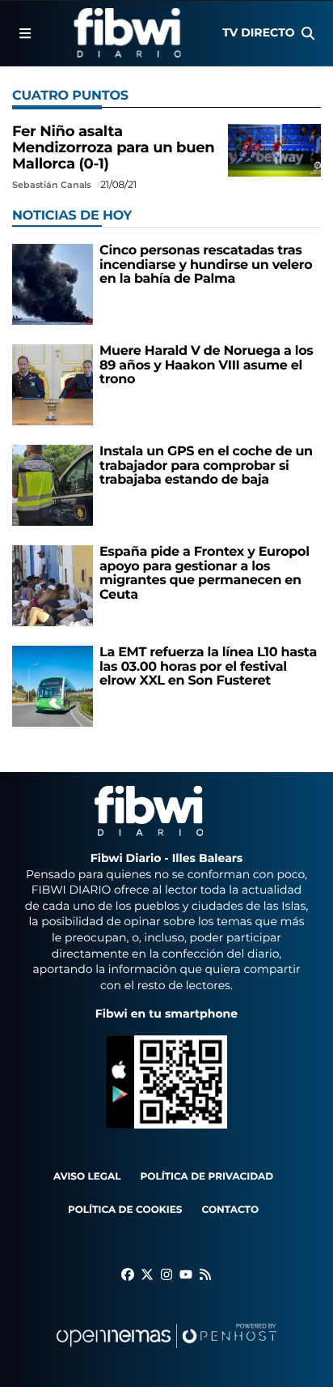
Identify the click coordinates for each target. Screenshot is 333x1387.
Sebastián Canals (53, 184)
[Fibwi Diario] (127, 33)
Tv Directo (258, 32)
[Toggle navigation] (25, 33)
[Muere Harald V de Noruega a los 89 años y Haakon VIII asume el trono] (52, 384)
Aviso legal (87, 1177)
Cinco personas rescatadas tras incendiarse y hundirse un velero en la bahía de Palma (205, 265)
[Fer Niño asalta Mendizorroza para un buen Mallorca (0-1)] (274, 150)
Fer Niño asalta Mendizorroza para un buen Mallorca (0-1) (113, 147)
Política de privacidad (207, 1177)
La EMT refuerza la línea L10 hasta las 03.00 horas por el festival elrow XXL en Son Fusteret (208, 667)
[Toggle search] (308, 33)
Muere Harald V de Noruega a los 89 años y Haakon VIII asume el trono (206, 365)
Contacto (230, 1210)
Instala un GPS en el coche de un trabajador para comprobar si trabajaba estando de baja (206, 466)
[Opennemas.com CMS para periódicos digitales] (166, 1351)
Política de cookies (125, 1210)
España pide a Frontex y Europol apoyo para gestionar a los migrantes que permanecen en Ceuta (204, 573)
